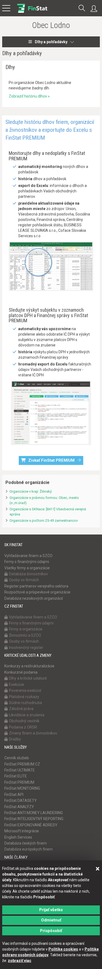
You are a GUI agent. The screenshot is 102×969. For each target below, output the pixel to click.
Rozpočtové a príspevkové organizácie (37, 592)
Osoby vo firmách (24, 580)
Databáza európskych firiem (28, 849)
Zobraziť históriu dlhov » (29, 96)
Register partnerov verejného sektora (36, 586)
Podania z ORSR (23, 727)
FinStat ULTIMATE (19, 770)
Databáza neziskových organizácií (33, 598)
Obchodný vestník (24, 721)
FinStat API (13, 794)
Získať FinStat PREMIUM (51, 460)
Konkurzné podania (21, 672)
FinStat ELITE (15, 776)
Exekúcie (16, 684)
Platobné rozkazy (24, 697)
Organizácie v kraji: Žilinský (31, 491)
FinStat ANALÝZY (19, 807)
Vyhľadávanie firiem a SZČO (28, 556)
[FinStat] (32, 12)
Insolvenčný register (26, 647)
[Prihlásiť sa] (95, 9)
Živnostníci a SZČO (25, 635)
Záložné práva (21, 709)
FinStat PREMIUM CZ (22, 764)
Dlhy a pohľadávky (51, 42)
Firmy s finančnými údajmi (26, 561)
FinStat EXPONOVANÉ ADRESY (30, 825)
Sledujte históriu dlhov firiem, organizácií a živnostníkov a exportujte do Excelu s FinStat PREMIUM (49, 130)
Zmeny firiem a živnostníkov (33, 733)
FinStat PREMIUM (19, 782)
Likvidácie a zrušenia (26, 715)
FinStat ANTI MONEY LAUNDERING (33, 813)
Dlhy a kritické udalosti (28, 678)
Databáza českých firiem (25, 843)
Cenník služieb (16, 758)
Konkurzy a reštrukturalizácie (29, 666)
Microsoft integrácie (21, 831)
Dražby (15, 739)
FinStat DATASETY (20, 800)
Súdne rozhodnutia (25, 703)
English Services (18, 837)
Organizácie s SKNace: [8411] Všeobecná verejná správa (48, 511)
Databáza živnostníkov (28, 574)
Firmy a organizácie (25, 629)
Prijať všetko (51, 909)
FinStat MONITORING (22, 788)
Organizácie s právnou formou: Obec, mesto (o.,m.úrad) (44, 500)
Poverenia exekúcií (25, 690)
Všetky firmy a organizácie (27, 568)
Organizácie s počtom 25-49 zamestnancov (44, 520)
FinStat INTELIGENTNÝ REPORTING (33, 819)
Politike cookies (63, 949)
